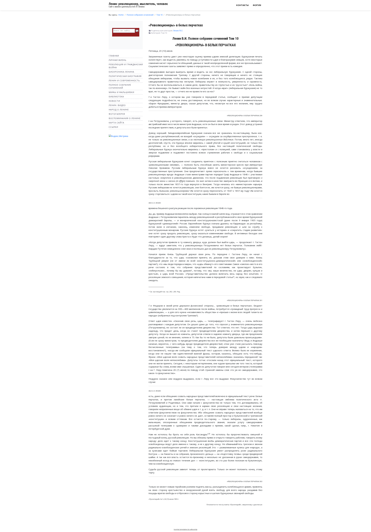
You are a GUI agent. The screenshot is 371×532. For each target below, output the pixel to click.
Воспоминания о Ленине (124, 118)
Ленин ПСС (178, 30)
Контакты (242, 5)
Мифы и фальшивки (121, 92)
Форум (257, 5)
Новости (114, 101)
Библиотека (116, 96)
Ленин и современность (124, 80)
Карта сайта (116, 122)
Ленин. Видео (117, 105)
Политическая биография (125, 76)
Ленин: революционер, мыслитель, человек (138, 4)
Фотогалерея (117, 114)
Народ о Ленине (119, 109)
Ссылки (113, 127)
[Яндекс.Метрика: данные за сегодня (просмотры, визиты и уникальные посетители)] (118, 136)
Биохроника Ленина (121, 71)
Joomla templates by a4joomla (185, 529)
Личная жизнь (117, 60)
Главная (114, 55)
